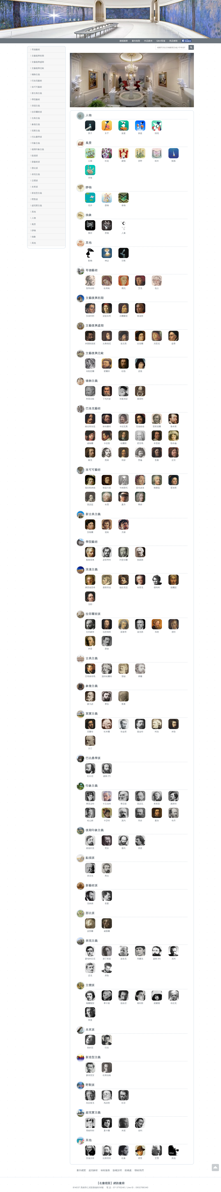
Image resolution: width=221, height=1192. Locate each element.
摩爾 (140, 676)
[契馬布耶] (90, 280)
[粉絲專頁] (187, 40)
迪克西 (140, 632)
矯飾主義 (36, 74)
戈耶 (90, 604)
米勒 (174, 731)
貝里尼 (157, 343)
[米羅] (123, 1123)
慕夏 (107, 903)
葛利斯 (140, 1003)
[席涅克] (90, 868)
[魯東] (123, 696)
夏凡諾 (90, 704)
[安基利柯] (90, 308)
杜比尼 (90, 776)
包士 (157, 288)
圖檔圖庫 (124, 40)
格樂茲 (157, 487)
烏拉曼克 (90, 1103)
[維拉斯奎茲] (90, 419)
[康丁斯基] (106, 951)
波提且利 (107, 316)
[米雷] (90, 641)
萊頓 (107, 648)
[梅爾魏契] (90, 995)
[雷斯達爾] (156, 419)
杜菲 (123, 1103)
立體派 (35, 180)
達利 (140, 1130)
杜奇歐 (107, 288)
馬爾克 (140, 958)
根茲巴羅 (107, 487)
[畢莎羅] (123, 796)
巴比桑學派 (37, 137)
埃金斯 (123, 731)
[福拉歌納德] (90, 480)
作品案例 (148, 40)
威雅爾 (107, 931)
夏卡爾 (107, 1130)
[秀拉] (106, 868)
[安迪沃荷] (90, 1150)
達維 (107, 532)
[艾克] (140, 280)
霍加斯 (173, 487)
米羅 (123, 1130)
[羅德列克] (90, 840)
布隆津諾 (123, 399)
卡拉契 (107, 443)
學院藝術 (36, 99)
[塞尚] (123, 840)
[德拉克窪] (123, 580)
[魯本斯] (173, 419)
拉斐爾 (140, 343)
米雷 (90, 648)
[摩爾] (140, 669)
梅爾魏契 (90, 1003)
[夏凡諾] (90, 696)
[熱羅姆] (140, 552)
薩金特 (140, 731)
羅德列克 (90, 848)
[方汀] (90, 741)
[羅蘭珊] (156, 995)
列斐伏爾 (123, 559)
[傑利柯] (156, 580)
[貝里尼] (156, 336)
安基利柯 (90, 316)
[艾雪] (156, 1150)
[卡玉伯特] (106, 796)
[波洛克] (123, 951)
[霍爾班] (106, 363)
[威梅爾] (90, 435)
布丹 (174, 820)
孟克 (90, 975)
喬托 (123, 288)
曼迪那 (140, 316)
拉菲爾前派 (37, 112)
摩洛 (107, 704)
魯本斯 (173, 426)
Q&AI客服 (160, 40)
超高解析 (93, 1170)
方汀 (90, 748)
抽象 (34, 236)
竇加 (157, 820)
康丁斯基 (107, 958)
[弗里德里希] (90, 580)
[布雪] (106, 497)
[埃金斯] (123, 724)
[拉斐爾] (140, 336)
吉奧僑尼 (107, 343)
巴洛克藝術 (37, 80)
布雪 (107, 504)
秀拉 (107, 875)
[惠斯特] (173, 796)
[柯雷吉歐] (90, 391)
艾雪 (157, 1158)
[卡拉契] (106, 435)
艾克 (140, 288)
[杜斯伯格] (106, 1067)
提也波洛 (140, 487)
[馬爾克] (140, 951)
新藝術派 (36, 161)
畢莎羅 (123, 803)
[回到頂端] (215, 1170)
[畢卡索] (106, 995)
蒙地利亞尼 (90, 958)
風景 (34, 224)
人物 (34, 218)
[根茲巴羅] (106, 480)
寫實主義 (36, 130)
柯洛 (157, 731)
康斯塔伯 (107, 587)
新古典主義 (37, 93)
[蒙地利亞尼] (90, 951)
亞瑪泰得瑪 (90, 676)
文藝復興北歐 (38, 68)
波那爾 (90, 931)
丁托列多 (107, 399)
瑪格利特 (90, 1130)
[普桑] (156, 452)
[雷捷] (90, 1012)
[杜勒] (123, 363)
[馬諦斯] (106, 1095)
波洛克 (123, 958)
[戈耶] (90, 596)
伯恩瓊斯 (107, 632)
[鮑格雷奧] (90, 552)
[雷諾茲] (90, 497)
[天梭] (123, 524)
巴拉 (107, 1047)
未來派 (35, 186)
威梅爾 (90, 443)
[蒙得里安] (90, 1067)
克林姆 (90, 903)
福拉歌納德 (90, 487)
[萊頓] (106, 641)
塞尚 (123, 848)
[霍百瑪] (140, 435)
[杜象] (123, 1150)
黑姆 (107, 460)
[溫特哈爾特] (106, 669)
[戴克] (90, 452)
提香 (174, 343)
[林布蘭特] (106, 419)
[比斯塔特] (106, 1150)
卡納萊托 (123, 487)
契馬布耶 (90, 288)
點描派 (35, 155)
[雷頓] (123, 669)
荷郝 (123, 460)
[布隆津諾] (123, 391)
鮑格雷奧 (90, 559)
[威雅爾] (106, 923)
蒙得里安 (90, 1075)
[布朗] (156, 624)
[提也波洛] (140, 480)
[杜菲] (123, 1095)
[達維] (106, 524)
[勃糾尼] (90, 1040)
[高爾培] (90, 724)
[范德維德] (140, 419)
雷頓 (123, 676)
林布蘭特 (107, 426)
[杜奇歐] (106, 280)
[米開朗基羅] (90, 336)
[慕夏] (106, 896)
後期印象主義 (38, 149)
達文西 (123, 343)
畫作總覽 (81, 1170)
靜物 (34, 230)
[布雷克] (140, 580)
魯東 (123, 704)
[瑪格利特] (90, 1123)
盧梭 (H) (157, 958)
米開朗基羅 (90, 343)
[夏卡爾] (106, 1123)
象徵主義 (36, 124)
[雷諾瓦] (140, 796)
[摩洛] (106, 696)
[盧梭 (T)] (106, 768)
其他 (34, 211)
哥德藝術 (36, 49)
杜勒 (123, 371)
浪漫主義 (36, 105)
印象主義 (36, 143)
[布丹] (173, 813)
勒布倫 (173, 443)
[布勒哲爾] (90, 363)
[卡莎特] (106, 813)
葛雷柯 (140, 399)
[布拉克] (173, 995)
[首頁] (54, 14)
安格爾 (90, 532)
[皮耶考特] (106, 552)
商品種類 (173, 40)
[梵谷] (106, 840)
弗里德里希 (90, 587)
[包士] (156, 280)
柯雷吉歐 (90, 399)
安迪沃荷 (90, 1158)
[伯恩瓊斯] (106, 624)
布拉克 (173, 1003)
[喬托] (123, 280)
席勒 (107, 975)
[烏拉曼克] (90, 1095)
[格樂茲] (156, 480)
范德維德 (140, 426)
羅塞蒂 (123, 632)
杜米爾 (107, 731)
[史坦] (173, 452)
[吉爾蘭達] (123, 308)
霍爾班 (107, 371)
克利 (174, 958)
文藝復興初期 (38, 55)
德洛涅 (123, 1003)
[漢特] (173, 624)
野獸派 (35, 199)
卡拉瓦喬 (123, 426)
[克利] (173, 951)
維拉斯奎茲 (90, 426)
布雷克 (140, 587)
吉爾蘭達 (123, 316)
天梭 (123, 532)
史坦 (174, 460)
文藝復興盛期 (38, 62)
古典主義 (36, 118)
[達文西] (123, 336)
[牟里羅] (156, 435)
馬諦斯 (107, 1103)
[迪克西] (140, 624)
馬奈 (140, 820)
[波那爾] (90, 923)
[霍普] (140, 1150)
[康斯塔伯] (106, 580)
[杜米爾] (106, 724)
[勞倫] (140, 452)
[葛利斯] (140, 995)
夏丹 (123, 504)
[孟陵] (140, 363)
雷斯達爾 (157, 426)
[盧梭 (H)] (156, 951)
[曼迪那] (140, 308)
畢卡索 (107, 1003)
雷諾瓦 (140, 803)
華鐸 (140, 504)
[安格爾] (90, 524)
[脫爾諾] (173, 580)
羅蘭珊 (157, 1003)
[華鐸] (140, 497)
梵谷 (107, 848)
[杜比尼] (90, 768)
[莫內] (123, 813)
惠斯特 (173, 803)
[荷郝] (123, 452)
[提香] (173, 336)
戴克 (90, 460)
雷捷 (90, 1020)
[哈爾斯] (123, 435)
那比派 (35, 168)
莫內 (123, 820)
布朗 (157, 632)
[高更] (140, 840)
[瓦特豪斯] (90, 624)
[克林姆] (90, 896)
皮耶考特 (107, 559)
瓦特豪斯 (90, 632)
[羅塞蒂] (123, 624)
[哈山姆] (90, 813)
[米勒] (173, 724)
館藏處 (128, 1170)
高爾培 (90, 731)
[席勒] (106, 968)
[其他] (173, 1150)
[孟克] (90, 968)
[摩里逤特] (90, 796)
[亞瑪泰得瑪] (90, 669)
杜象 (123, 1158)
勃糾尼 (90, 1047)
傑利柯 (157, 587)
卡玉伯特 (107, 803)
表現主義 (36, 174)
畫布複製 (136, 40)
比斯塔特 (107, 1158)
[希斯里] (156, 796)
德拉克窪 (123, 587)
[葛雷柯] (140, 391)
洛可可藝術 (37, 87)
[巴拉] (106, 1040)
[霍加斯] (173, 480)
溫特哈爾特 (107, 676)
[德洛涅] (123, 995)
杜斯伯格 (107, 1075)
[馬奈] (140, 813)
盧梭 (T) (106, 776)
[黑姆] (106, 452)
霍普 (140, 1158)
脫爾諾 (173, 587)
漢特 (174, 632)
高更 (140, 848)
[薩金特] (140, 724)
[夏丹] (123, 497)
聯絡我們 (139, 1170)
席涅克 (90, 875)
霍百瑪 (140, 443)
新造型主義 (37, 193)
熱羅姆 (140, 559)
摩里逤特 (90, 803)
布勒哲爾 (90, 371)
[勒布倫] (173, 435)
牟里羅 (157, 443)
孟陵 (140, 371)
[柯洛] (156, 724)
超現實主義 (37, 205)
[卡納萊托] (123, 480)
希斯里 (157, 803)
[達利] (140, 1123)
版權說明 (117, 1170)
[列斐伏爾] (123, 552)
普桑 (157, 460)
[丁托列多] (106, 391)
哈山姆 (90, 820)
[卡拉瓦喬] (123, 419)
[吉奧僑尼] (106, 336)
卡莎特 (107, 820)
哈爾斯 (123, 443)
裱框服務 (105, 1170)
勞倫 (140, 460)
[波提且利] (106, 308)
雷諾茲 (90, 504)
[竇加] (156, 813)
